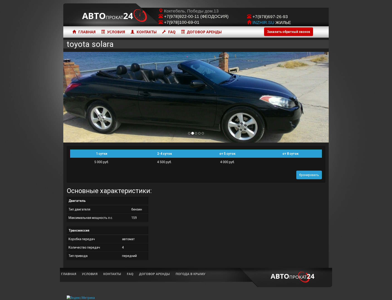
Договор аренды (204, 31)
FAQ (172, 31)
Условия (116, 31)
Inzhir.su (263, 22)
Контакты (147, 31)
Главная (87, 31)
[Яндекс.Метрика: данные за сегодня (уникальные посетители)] (81, 297)
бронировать (309, 175)
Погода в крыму (190, 274)
